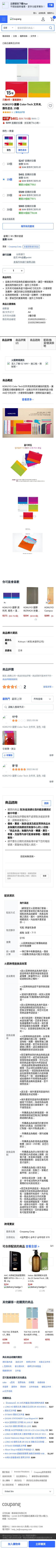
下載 (51, 5)
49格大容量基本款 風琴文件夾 (17, 1457)
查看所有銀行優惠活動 (24, 262)
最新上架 (17, 698)
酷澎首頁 (6, 36)
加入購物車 (14, 1544)
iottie (4, 1382)
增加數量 (5, 270)
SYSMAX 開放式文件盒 (14, 1415)
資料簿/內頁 (7, 1362)
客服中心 (50, 13)
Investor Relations (21, 1472)
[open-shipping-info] (26, 239)
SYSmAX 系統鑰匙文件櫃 (15, 1446)
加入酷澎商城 (8, 1484)
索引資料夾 (19, 1366)
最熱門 (6, 698)
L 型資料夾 (7, 1366)
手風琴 (5, 1387)
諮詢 (46, 803)
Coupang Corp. (24, 247)
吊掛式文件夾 (44, 1362)
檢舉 (44, 876)
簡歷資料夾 (7, 1371)
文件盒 (18, 1371)
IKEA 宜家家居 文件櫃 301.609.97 (19, 1422)
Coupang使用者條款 (42, 1472)
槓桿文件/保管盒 (34, 1366)
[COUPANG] (11, 1505)
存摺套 (31, 1382)
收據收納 (41, 1382)
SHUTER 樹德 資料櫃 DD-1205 (18, 1426)
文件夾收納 (33, 1387)
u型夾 (12, 1382)
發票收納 (21, 1382)
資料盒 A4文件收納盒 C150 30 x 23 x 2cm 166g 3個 (26, 1430)
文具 (15, 36)
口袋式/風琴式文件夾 (11, 43)
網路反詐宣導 (23, 1484)
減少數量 (21, 270)
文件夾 (33, 36)
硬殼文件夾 (46, 1387)
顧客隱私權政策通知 (40, 1476)
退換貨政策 (7, 1476)
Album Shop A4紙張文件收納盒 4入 (19, 1450)
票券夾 (23, 1387)
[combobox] (42, 699)
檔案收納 (23, 36)
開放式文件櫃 (10, 1411)
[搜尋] (50, 27)
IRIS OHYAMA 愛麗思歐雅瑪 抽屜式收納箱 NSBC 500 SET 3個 (26, 1454)
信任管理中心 (21, 1476)
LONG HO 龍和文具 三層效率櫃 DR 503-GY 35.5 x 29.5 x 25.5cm (26, 1434)
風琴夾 (14, 1387)
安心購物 (6, 1480)
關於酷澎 (6, 1472)
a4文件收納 (7, 1391)
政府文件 (19, 1362)
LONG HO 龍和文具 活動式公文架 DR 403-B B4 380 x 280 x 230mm (26, 1407)
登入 (35, 13)
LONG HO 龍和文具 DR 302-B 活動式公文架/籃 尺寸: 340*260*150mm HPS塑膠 (26, 1442)
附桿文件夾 (31, 1362)
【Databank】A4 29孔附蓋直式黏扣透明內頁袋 (24, 1403)
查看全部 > (32, 1246)
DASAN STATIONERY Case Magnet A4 (21, 1418)
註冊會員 (42, 13)
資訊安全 (18, 1480)
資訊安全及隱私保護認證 (36, 1480)
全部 (5, 28)
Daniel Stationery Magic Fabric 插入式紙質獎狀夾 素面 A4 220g (26, 1438)
